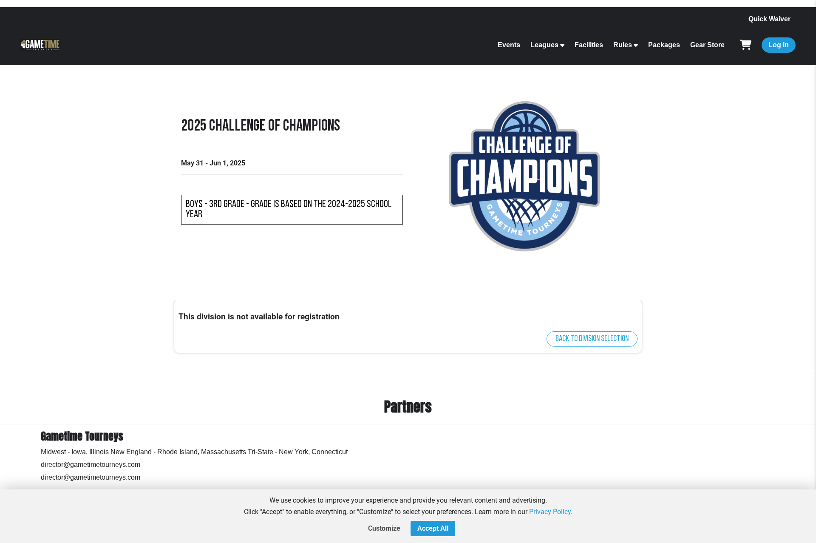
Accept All (432, 528)
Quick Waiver (769, 19)
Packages (664, 44)
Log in (778, 44)
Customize (384, 528)
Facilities (589, 44)
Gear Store (707, 44)
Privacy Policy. (550, 512)
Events (509, 44)
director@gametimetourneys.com (90, 464)
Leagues (544, 44)
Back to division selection (592, 339)
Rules (622, 44)
